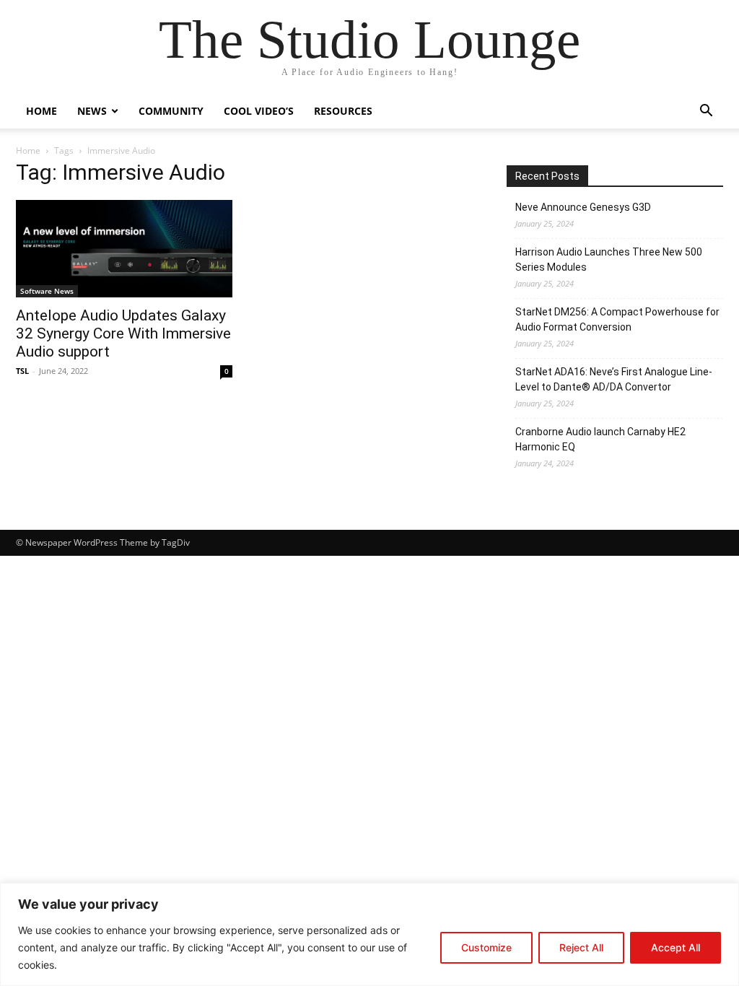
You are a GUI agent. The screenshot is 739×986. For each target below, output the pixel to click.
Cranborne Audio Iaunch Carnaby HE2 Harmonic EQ (600, 439)
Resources (343, 111)
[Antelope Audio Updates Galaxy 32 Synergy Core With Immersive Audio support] (124, 248)
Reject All (581, 947)
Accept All (675, 947)
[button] (705, 112)
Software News (47, 291)
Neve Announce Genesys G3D (583, 207)
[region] (369, 934)
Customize (486, 947)
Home (41, 111)
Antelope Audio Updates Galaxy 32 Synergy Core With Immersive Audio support (123, 333)
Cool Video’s (259, 111)
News (92, 111)
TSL (22, 370)
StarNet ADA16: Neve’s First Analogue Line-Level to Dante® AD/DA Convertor (613, 379)
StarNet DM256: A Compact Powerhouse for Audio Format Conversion (617, 319)
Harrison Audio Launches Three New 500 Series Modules (608, 259)
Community (171, 111)
